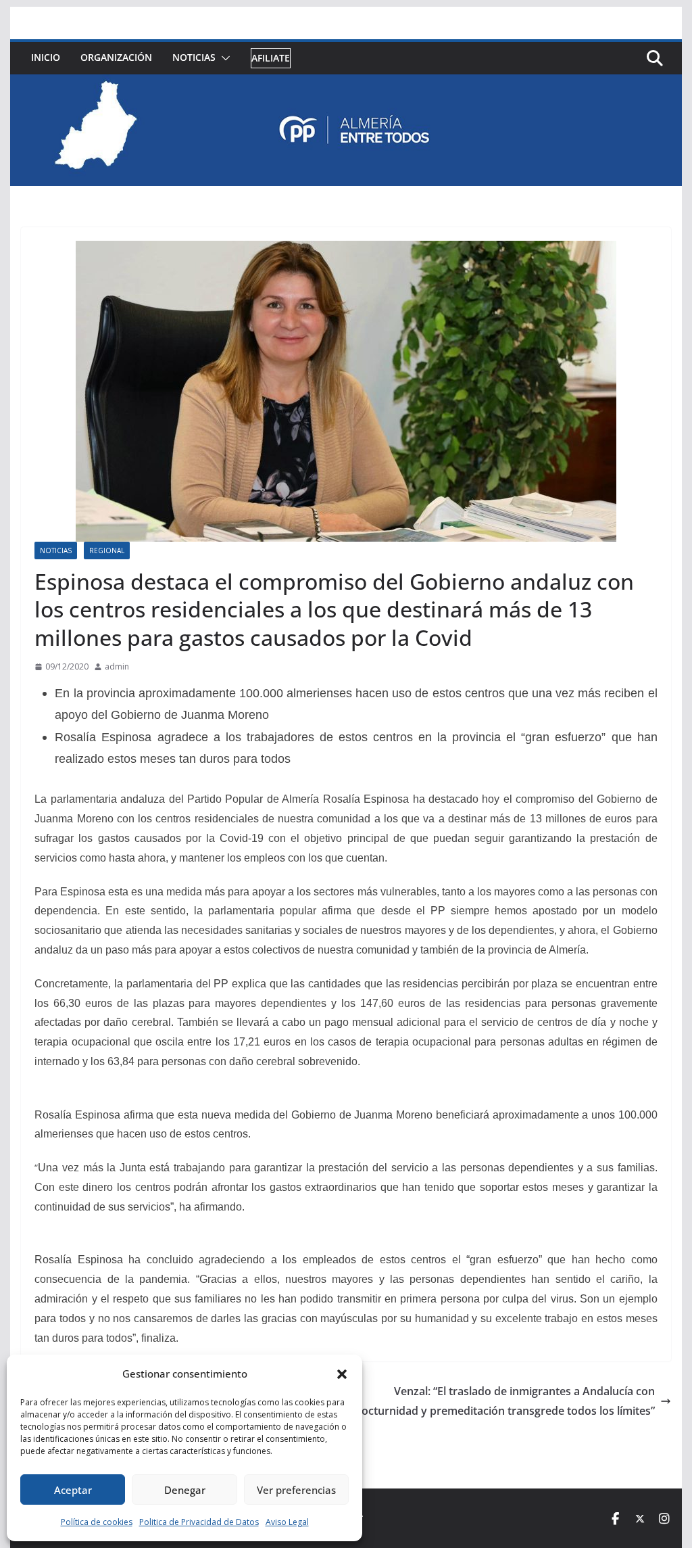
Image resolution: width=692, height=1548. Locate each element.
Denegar (184, 1490)
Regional (106, 550)
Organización (116, 57)
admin (117, 666)
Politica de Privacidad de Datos (199, 1522)
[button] (342, 1374)
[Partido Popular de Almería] (345, 83)
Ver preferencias (296, 1490)
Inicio (45, 57)
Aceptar (73, 1490)
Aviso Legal (287, 1522)
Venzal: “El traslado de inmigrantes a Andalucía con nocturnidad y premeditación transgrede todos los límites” (505, 1401)
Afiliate (270, 57)
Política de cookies (96, 1522)
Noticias (194, 57)
